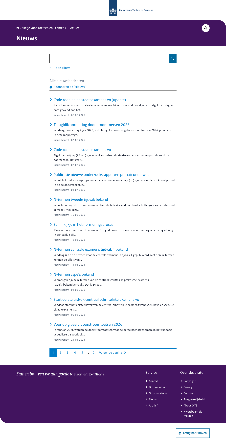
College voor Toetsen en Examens (43, 28)
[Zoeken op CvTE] (206, 28)
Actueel (75, 28)
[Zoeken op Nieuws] (173, 58)
